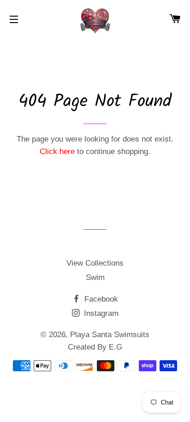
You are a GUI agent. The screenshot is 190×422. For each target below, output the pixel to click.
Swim (95, 277)
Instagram (100, 313)
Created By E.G (95, 347)
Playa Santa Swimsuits (109, 334)
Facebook (100, 299)
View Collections (95, 263)
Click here (57, 151)
